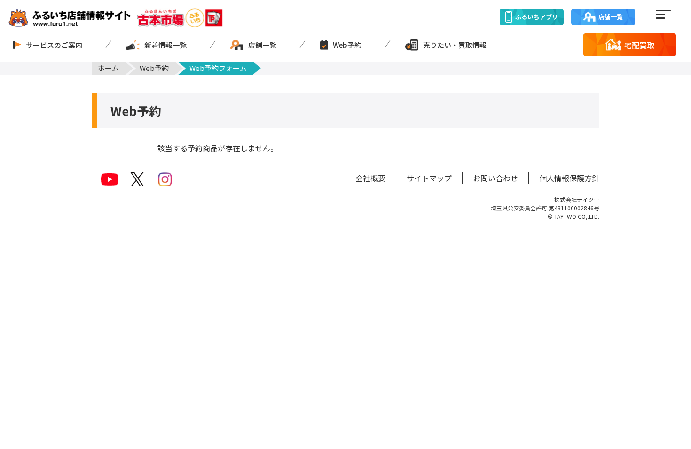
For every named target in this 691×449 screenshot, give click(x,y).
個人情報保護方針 (569, 178)
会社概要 (370, 178)
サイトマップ (429, 178)
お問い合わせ (495, 178)
